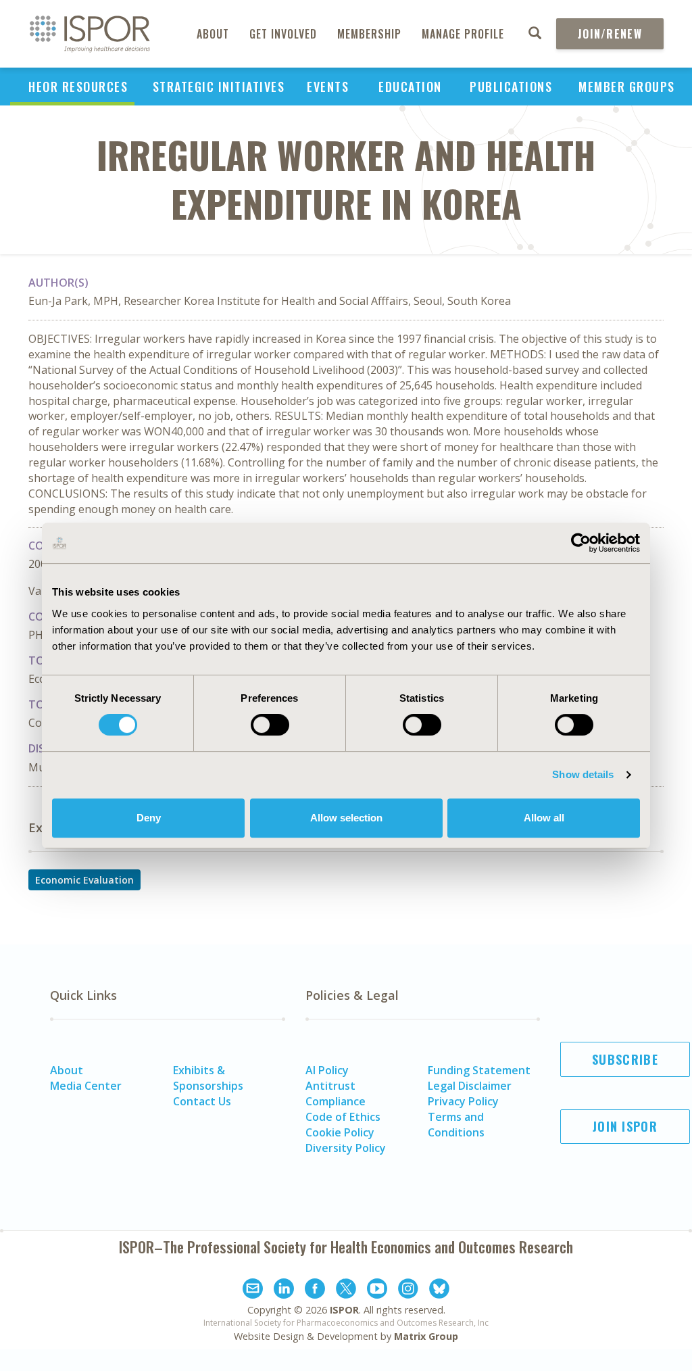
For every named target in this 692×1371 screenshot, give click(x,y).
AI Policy (327, 1070)
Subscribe (625, 1059)
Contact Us (202, 1101)
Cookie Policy (339, 1132)
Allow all (544, 817)
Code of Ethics (342, 1116)
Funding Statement (479, 1070)
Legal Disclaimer (470, 1085)
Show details (583, 774)
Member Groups (626, 86)
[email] (253, 1290)
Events (328, 86)
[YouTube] (377, 1290)
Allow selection (346, 817)
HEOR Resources (78, 86)
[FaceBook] (315, 1290)
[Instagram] (408, 1290)
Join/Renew (610, 34)
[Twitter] (346, 1290)
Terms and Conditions (456, 1124)
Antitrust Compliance (335, 1093)
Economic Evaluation (84, 879)
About (213, 34)
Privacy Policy (463, 1101)
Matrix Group (426, 1336)
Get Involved (283, 34)
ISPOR (344, 1309)
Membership (369, 34)
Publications (511, 86)
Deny (149, 817)
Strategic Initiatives (219, 86)
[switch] (270, 725)
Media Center (86, 1085)
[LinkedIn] (284, 1290)
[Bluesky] (439, 1290)
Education (410, 86)
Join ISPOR (625, 1126)
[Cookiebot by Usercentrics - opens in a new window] (581, 543)
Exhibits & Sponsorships (208, 1078)
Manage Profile (463, 34)
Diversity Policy (345, 1147)
